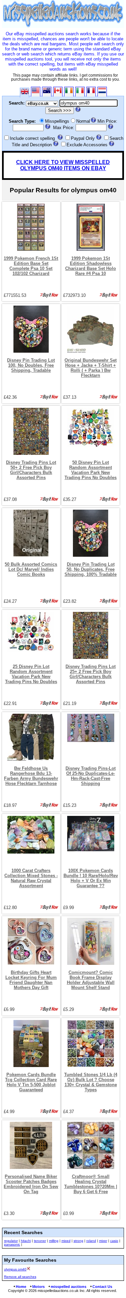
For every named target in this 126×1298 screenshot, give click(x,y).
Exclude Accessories (87, 144)
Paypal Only (83, 138)
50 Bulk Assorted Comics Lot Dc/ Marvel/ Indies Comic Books (31, 569)
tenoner (40, 1241)
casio (114, 1241)
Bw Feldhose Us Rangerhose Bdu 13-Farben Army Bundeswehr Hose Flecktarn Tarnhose (31, 776)
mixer (103, 1241)
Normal (83, 121)
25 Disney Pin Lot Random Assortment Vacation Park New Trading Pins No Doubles (31, 674)
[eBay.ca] (57, 91)
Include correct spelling (32, 138)
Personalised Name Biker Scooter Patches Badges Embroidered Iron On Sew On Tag (31, 1184)
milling (53, 1241)
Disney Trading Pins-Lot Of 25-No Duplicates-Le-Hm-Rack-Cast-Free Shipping (91, 776)
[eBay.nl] (102, 91)
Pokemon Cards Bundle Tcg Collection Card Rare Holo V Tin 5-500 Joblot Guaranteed (31, 1082)
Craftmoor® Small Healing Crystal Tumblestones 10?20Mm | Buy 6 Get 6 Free (90, 1184)
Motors (38, 1287)
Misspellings (57, 121)
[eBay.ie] (69, 91)
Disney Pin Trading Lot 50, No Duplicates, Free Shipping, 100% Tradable (91, 569)
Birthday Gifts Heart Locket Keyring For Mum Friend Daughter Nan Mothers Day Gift (31, 980)
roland (91, 1241)
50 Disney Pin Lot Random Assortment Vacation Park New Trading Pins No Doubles (91, 470)
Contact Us (102, 1287)
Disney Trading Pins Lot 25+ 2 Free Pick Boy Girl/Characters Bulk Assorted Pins (91, 674)
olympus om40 (15, 1269)
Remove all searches (20, 1277)
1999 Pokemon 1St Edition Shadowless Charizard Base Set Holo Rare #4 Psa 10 (90, 266)
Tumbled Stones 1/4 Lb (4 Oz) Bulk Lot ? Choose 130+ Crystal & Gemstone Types (90, 1082)
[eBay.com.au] (46, 91)
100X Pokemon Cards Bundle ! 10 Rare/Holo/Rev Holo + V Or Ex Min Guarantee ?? (91, 878)
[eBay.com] (35, 91)
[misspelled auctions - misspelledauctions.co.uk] (63, 26)
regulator (11, 1241)
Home (21, 1287)
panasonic (12, 1244)
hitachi (26, 1241)
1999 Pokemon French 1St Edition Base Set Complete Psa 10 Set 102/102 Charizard (31, 266)
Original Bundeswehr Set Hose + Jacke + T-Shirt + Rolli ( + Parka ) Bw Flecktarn (91, 368)
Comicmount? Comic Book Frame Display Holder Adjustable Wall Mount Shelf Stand (91, 980)
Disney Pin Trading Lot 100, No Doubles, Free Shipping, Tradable (31, 365)
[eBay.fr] (91, 91)
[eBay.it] (80, 91)
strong (78, 1241)
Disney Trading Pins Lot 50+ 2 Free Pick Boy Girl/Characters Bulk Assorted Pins (31, 470)
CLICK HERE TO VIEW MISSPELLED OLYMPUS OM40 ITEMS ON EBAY (63, 165)
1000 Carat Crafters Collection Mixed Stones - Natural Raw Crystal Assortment (31, 878)
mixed (66, 1241)
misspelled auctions (68, 1287)
